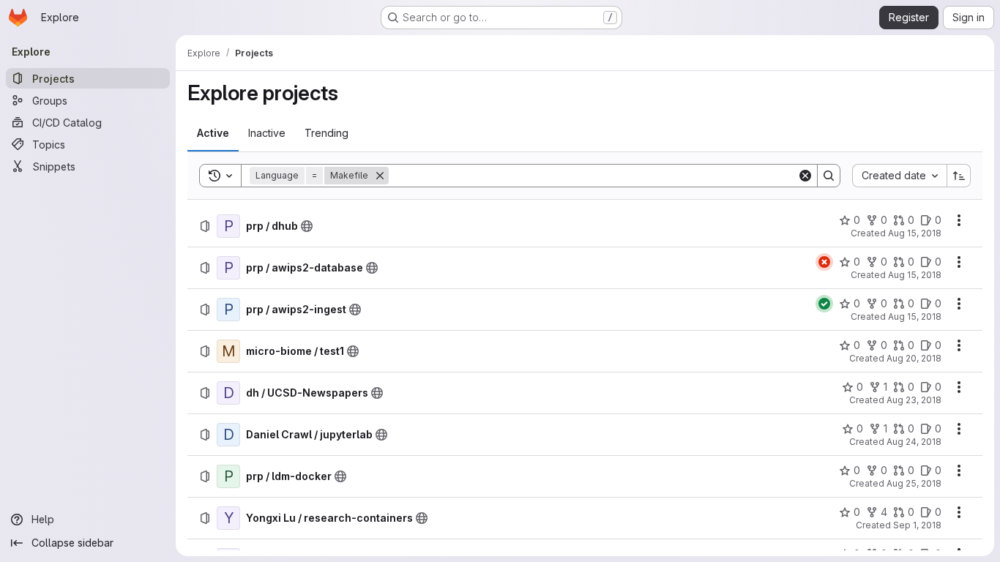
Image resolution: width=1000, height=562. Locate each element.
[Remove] (380, 175)
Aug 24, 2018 (914, 441)
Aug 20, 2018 (914, 358)
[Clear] (805, 175)
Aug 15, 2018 (914, 233)
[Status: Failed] (824, 262)
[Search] (828, 175)
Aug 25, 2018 (914, 483)
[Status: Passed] (824, 303)
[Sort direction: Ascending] (959, 175)
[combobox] (899, 175)
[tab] (213, 133)
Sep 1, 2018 (917, 525)
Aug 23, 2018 (914, 399)
